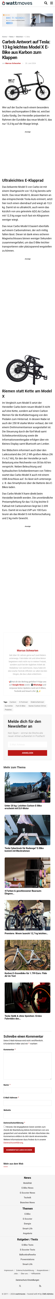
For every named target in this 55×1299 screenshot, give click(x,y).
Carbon (13, 702)
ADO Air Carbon (41, 211)
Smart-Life (27, 1228)
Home (4, 37)
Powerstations (27, 1259)
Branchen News (27, 1202)
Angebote (27, 1233)
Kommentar (10, 1049)
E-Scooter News (27, 1193)
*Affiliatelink (35, 1274)
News (11, 37)
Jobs (16, 1274)
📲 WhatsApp (36, 685)
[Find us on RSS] (40, 1286)
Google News (18, 685)
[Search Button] (45, 3)
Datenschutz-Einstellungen (27, 1280)
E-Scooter (27, 1219)
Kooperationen (42, 1270)
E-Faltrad (23, 702)
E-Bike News (27, 1188)
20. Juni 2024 (30, 63)
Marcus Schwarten (13, 63)
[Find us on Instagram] (25, 1286)
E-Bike (27, 37)
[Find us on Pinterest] (30, 1286)
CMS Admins (47, 1294)
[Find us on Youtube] (35, 1286)
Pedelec (8, 710)
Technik (27, 1197)
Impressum (8, 1270)
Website (7, 1110)
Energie (27, 1223)
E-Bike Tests (27, 1245)
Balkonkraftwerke (27, 1254)
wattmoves (20, 1294)
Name (7, 1085)
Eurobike (9, 706)
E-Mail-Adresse (11, 1097)
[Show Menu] (51, 3)
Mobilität (19, 37)
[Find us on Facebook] (15, 1286)
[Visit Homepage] (17, 3)
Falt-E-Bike (20, 706)
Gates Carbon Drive (37, 706)
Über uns (24, 1274)
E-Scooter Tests (27, 1249)
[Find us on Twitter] (20, 1286)
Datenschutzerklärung (14, 1122)
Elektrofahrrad (37, 702)
